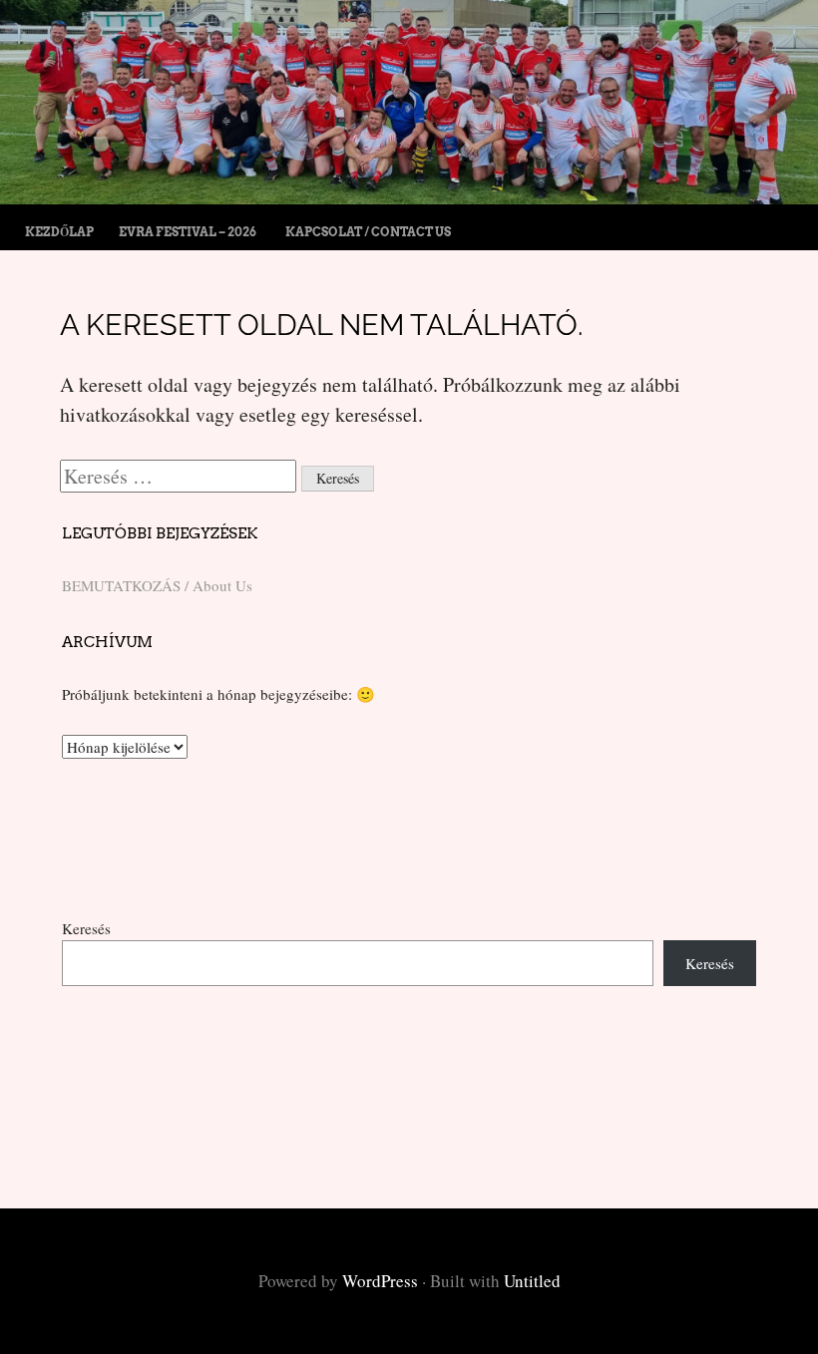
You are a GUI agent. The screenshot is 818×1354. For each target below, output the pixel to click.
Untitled (532, 1280)
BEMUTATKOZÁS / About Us (157, 585)
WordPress (380, 1280)
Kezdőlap (59, 231)
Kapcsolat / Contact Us (368, 231)
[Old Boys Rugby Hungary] (409, 196)
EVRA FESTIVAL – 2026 (187, 231)
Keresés (86, 928)
